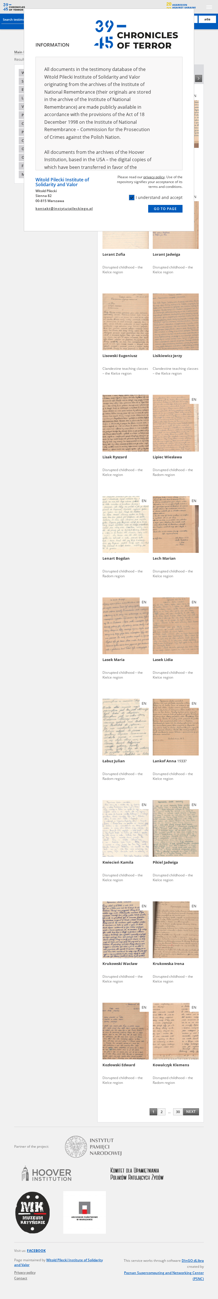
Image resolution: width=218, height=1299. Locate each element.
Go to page (165, 208)
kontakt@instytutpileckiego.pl (64, 208)
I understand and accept (159, 197)
